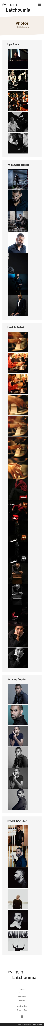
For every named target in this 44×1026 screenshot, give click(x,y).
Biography (22, 989)
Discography (22, 997)
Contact (22, 1000)
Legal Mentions (22, 1006)
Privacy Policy (22, 1010)
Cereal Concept (37, 1024)
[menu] (39, 4)
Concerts (22, 993)
